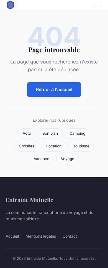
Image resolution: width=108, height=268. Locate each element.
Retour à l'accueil (54, 89)
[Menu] (96, 5)
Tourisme (81, 146)
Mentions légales (40, 236)
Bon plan (50, 133)
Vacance (41, 158)
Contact (70, 236)
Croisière (27, 146)
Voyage (67, 158)
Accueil (12, 236)
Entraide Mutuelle (29, 199)
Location (53, 146)
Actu (27, 133)
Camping (77, 133)
